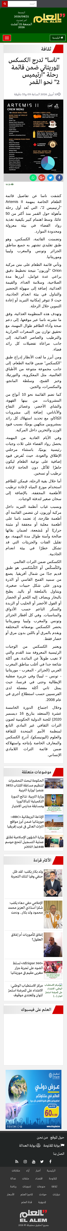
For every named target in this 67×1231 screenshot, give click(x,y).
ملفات (25, 1178)
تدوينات (27, 1186)
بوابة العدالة (27, 1145)
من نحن (42, 1137)
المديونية (42, 1202)
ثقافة (54, 1186)
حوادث (43, 1194)
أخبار (38, 1171)
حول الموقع (57, 1137)
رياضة (13, 1186)
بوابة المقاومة (51, 1145)
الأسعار (10, 1194)
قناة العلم (26, 1202)
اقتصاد (39, 1178)
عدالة (13, 1178)
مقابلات (16, 1171)
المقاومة (53, 1178)
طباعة (8, 184)
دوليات (56, 1194)
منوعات (41, 1186)
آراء (27, 1171)
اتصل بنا (58, 1154)
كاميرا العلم (26, 1194)
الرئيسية (56, 37)
